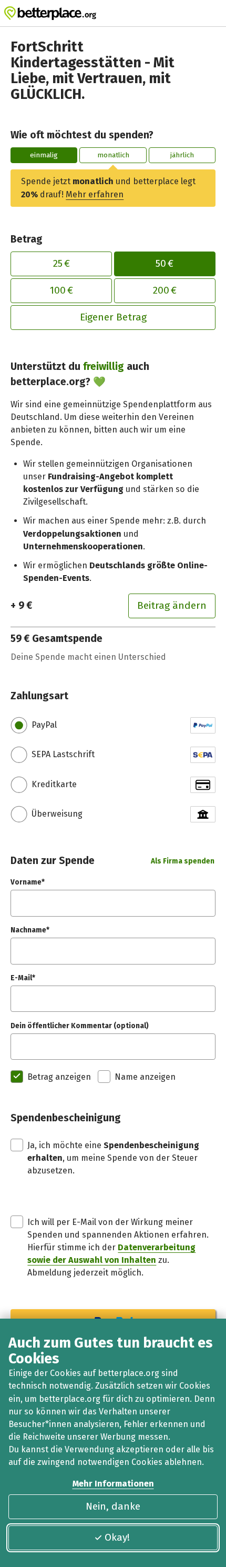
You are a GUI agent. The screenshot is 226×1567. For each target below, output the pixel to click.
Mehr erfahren (95, 194)
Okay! (117, 1537)
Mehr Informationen (113, 1484)
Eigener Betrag (113, 317)
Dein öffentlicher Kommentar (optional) (80, 1025)
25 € (61, 263)
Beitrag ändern (172, 605)
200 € (165, 290)
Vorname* (28, 882)
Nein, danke (113, 1506)
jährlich (182, 154)
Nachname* (30, 930)
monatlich (113, 154)
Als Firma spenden (182, 861)
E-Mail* (23, 977)
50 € (164, 263)
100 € (61, 290)
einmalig (44, 154)
